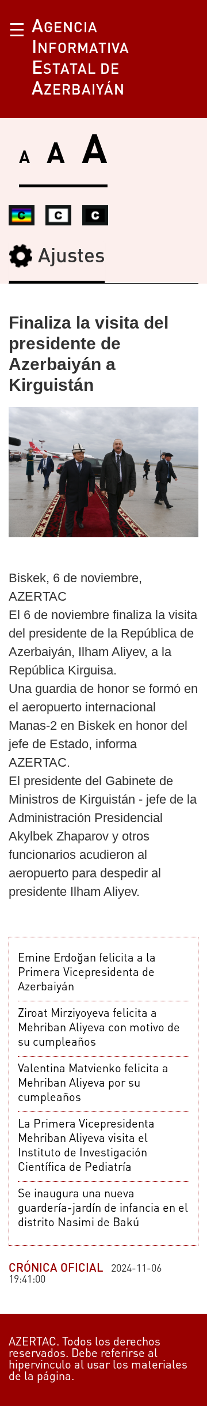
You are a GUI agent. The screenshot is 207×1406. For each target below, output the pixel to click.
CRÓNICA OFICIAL (56, 1269)
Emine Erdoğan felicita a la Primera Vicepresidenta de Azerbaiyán (87, 973)
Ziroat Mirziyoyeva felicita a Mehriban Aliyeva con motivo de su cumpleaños (99, 1028)
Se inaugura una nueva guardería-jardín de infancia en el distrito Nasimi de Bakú (103, 1209)
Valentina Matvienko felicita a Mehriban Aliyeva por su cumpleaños (93, 1084)
